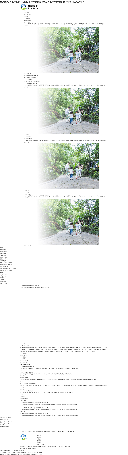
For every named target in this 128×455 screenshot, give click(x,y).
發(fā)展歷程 (27, 18)
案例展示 (26, 134)
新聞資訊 (26, 190)
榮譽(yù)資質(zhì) (28, 22)
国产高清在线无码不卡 (34, 454)
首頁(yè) (26, 10)
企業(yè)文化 (27, 16)
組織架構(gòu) (27, 20)
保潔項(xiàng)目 (28, 138)
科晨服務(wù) (27, 73)
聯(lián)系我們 (27, 245)
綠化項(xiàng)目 (28, 136)
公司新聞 (26, 192)
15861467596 (70, 431)
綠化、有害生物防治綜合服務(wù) (8, 268)
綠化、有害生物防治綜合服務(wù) (28, 383)
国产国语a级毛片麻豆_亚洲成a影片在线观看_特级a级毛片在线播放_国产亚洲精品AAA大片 (42, 1)
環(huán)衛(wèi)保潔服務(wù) (31, 75)
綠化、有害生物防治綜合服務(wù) (32, 81)
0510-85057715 (61, 431)
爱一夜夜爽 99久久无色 (23, 454)
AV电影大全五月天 (13, 454)
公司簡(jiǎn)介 (27, 14)
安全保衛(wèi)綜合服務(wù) (30, 83)
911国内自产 (43, 454)
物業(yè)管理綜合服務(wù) (30, 77)
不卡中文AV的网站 (4, 454)
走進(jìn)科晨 (27, 12)
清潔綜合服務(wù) (28, 79)
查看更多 (22, 370)
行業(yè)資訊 (27, 194)
